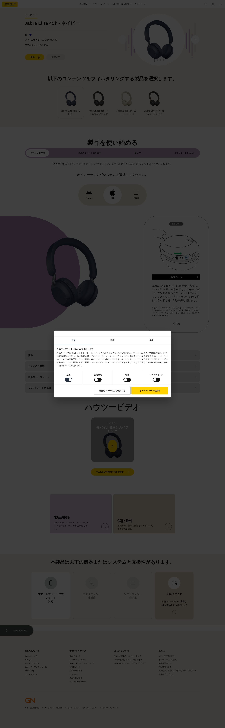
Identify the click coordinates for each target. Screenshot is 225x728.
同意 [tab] (73, 340)
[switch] (98, 380)
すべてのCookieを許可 (150, 391)
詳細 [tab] (112, 340)
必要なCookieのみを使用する (112, 391)
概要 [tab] (152, 340)
